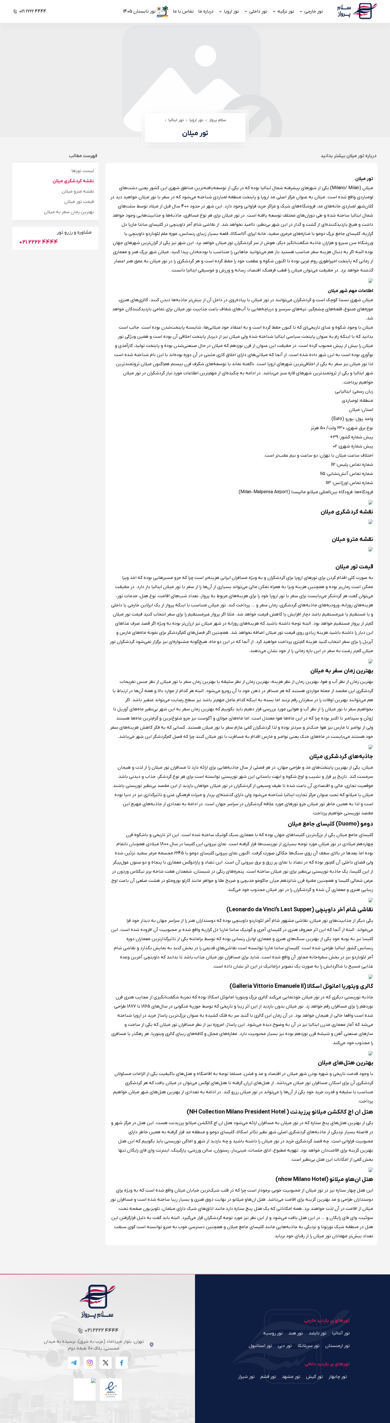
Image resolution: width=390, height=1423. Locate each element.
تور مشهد (291, 1377)
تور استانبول (260, 1346)
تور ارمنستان (337, 1346)
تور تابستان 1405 (139, 11)
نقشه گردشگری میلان (73, 181)
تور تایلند (317, 1333)
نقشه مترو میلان (78, 191)
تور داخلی (258, 11)
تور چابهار (338, 1377)
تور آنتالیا (341, 1333)
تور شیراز (246, 1377)
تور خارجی (313, 11)
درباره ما (206, 11)
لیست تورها (82, 171)
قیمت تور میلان (79, 202)
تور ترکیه (286, 11)
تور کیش (314, 1377)
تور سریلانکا (308, 1346)
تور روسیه (273, 1333)
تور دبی (285, 1346)
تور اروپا (231, 11)
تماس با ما (183, 11)
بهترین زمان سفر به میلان (69, 212)
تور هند (295, 1333)
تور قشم (268, 1377)
